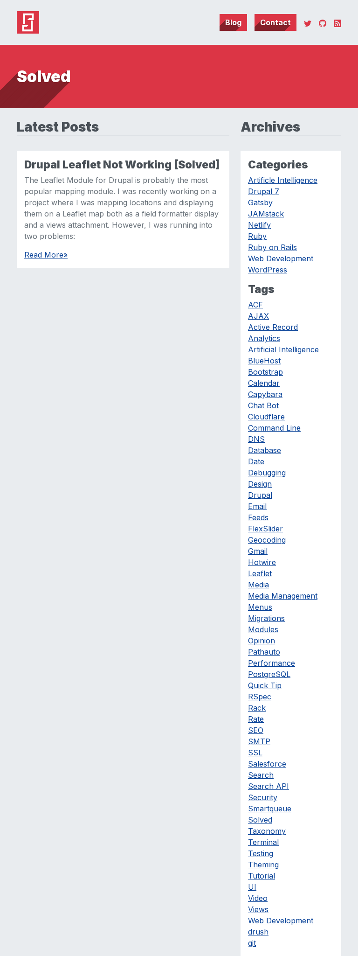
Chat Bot (263, 405)
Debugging (267, 472)
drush (258, 931)
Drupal (260, 495)
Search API (268, 786)
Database (264, 450)
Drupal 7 (263, 191)
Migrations (266, 618)
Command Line (274, 428)
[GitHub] (322, 22)
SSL (255, 752)
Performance (271, 663)
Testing (260, 853)
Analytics (264, 338)
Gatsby (260, 202)
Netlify (259, 225)
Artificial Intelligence (283, 349)
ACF (255, 304)
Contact (275, 22)
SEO (255, 730)
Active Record (273, 327)
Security (262, 797)
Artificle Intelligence (282, 180)
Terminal (263, 842)
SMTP (259, 741)
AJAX (258, 316)
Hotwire (262, 562)
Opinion (261, 640)
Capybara (265, 394)
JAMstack (266, 213)
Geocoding (267, 539)
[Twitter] (307, 22)
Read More (46, 254)
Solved (260, 819)
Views (258, 909)
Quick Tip (265, 685)
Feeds (258, 517)
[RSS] (337, 22)
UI (252, 887)
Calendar (264, 383)
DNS (256, 439)
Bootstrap (265, 372)
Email (257, 506)
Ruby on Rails (272, 247)
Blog (233, 22)
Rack (257, 707)
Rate (256, 719)
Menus (260, 607)
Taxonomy (267, 831)
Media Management (282, 595)
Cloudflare (266, 416)
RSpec (259, 696)
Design (260, 483)
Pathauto (264, 651)
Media (258, 584)
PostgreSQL (269, 674)
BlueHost (264, 360)
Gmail (258, 551)
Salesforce (267, 763)
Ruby (257, 236)
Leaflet (260, 573)
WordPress (267, 269)
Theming (263, 864)
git (252, 943)
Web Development (280, 258)
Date (256, 461)
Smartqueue (269, 808)
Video (258, 898)
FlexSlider (265, 528)
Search (261, 775)
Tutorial (261, 875)
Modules (263, 629)
